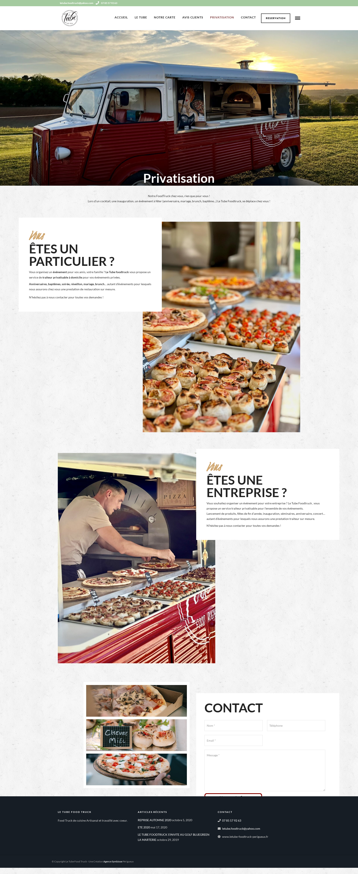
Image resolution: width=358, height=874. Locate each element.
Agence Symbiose (112, 861)
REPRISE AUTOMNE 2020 (154, 820)
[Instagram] (298, 3)
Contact (248, 17)
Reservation (276, 18)
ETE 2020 (144, 827)
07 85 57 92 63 (109, 3)
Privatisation (222, 17)
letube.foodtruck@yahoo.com (241, 828)
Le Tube (141, 17)
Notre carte (164, 17)
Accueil (121, 17)
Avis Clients (192, 17)
